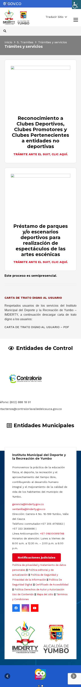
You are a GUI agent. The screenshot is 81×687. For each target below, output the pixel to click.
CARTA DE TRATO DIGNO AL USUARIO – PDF (37, 327)
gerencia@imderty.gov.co (28, 504)
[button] (56, 17)
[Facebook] (16, 608)
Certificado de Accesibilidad (51, 584)
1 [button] (39, 686)
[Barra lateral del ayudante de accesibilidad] (76, 4)
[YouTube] (34, 608)
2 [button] (42, 686)
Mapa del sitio (45, 594)
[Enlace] (12, 4)
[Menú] (75, 19)
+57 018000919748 (52, 533)
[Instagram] (25, 608)
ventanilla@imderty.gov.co (28, 509)
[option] (40, 674)
